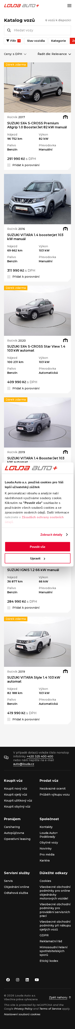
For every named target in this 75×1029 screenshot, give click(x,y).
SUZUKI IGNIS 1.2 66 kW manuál (33, 570)
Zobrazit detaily (51, 534)
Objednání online (16, 887)
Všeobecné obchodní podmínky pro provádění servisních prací (55, 910)
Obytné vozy (49, 842)
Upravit (35, 558)
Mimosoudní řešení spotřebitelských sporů (53, 951)
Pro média (47, 854)
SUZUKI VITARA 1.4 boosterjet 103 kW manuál (35, 237)
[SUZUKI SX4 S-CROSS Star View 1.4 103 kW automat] (37, 311)
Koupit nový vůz (15, 788)
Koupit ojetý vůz (15, 794)
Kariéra (45, 860)
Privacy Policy (23, 1008)
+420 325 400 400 (40, 756)
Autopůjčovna (14, 833)
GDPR (44, 935)
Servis (8, 881)
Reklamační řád (51, 941)
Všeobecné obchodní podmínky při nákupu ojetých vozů (55, 925)
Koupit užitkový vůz (18, 800)
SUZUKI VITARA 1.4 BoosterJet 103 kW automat (35, 460)
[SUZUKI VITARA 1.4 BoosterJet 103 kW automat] (37, 422)
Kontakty (46, 827)
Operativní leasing (17, 839)
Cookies (45, 881)
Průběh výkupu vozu (55, 794)
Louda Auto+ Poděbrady (49, 835)
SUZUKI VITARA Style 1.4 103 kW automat (33, 679)
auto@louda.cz (23, 764)
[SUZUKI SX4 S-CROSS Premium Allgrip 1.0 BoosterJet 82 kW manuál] (37, 87)
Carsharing (12, 827)
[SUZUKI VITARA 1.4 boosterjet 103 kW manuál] (37, 199)
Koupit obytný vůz (17, 806)
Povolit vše (37, 546)
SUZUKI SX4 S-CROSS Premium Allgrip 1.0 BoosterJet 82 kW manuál (37, 125)
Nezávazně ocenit (53, 788)
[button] (9, 87)
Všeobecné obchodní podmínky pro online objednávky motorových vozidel (55, 892)
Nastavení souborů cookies (22, 1014)
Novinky (46, 848)
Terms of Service (50, 1008)
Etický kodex (49, 961)
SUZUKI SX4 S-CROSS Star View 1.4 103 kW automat (36, 348)
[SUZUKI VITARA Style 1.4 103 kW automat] (37, 642)
